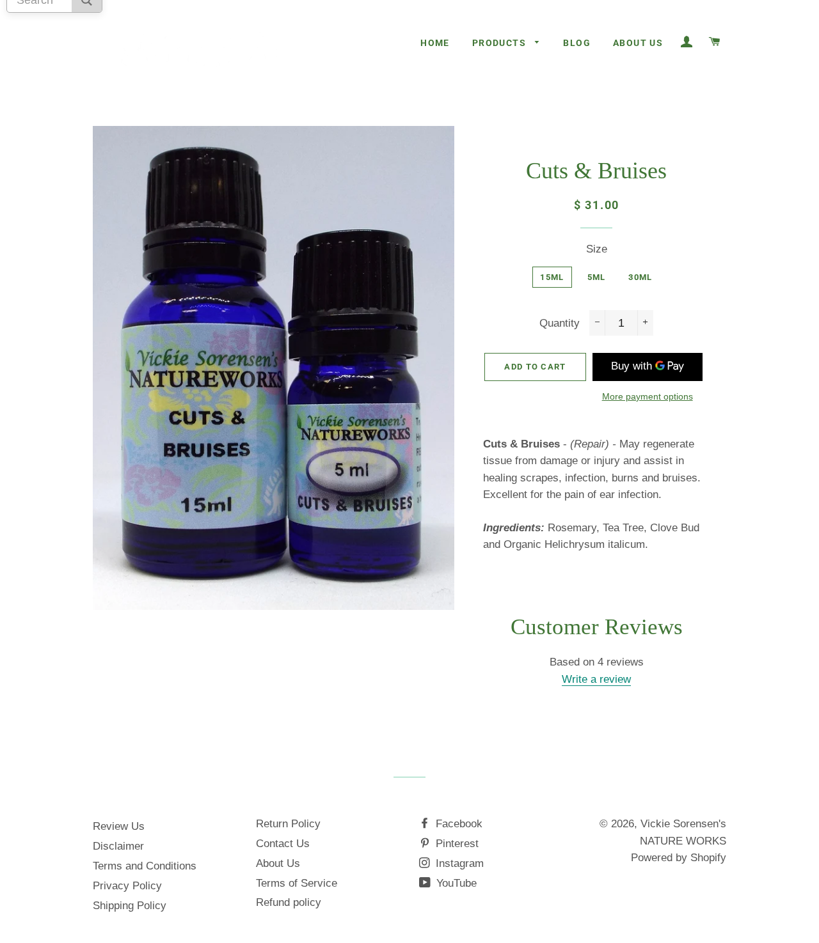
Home (435, 43)
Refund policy (288, 902)
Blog (577, 43)
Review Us (119, 826)
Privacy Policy (127, 886)
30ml (640, 277)
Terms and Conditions (144, 866)
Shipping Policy (129, 906)
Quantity (559, 323)
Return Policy (288, 824)
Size (596, 249)
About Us (638, 43)
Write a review (596, 679)
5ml (596, 277)
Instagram (458, 863)
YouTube (455, 883)
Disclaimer (118, 846)
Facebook (457, 824)
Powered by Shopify (678, 858)
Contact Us (283, 844)
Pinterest (456, 844)
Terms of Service (296, 883)
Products (500, 43)
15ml (552, 277)
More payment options (647, 396)
